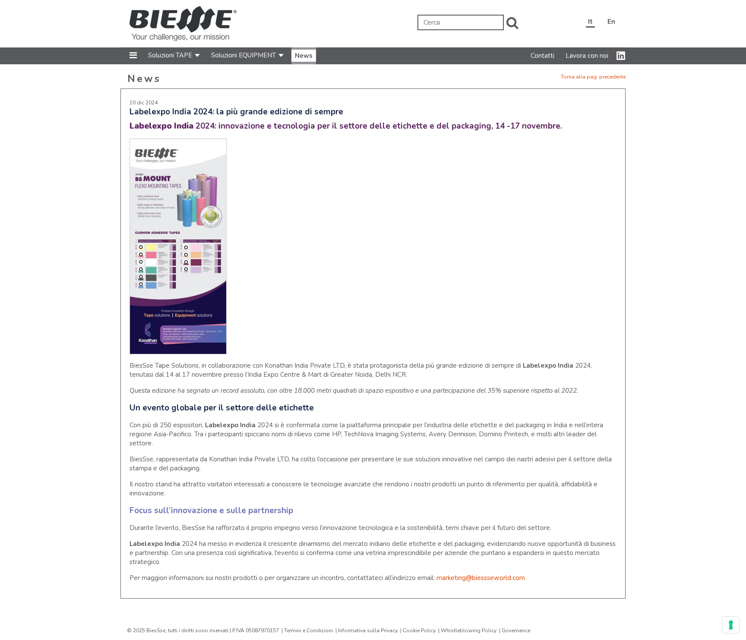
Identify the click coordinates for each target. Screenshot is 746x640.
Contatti (542, 55)
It (590, 21)
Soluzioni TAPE (170, 55)
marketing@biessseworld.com (480, 578)
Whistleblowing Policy (468, 630)
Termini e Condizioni (308, 630)
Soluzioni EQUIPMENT (243, 55)
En (611, 21)
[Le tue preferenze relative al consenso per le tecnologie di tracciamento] (731, 625)
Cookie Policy (419, 630)
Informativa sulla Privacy (368, 630)
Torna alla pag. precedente (593, 76)
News (304, 55)
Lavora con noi (587, 55)
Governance (516, 630)
